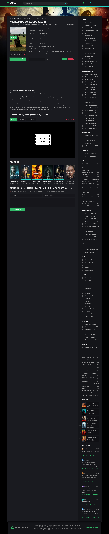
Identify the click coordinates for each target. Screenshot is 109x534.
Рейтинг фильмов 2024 (91, 347)
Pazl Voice (87, 306)
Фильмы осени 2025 (90, 218)
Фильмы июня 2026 (90, 92)
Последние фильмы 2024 (92, 327)
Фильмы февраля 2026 (91, 76)
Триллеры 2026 (89, 56)
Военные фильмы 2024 (88, 362)
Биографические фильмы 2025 (88, 167)
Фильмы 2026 (88, 22)
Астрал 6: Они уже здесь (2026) (90, 494)
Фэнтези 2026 (89, 64)
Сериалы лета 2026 (90, 120)
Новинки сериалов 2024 (91, 329)
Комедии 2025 (86, 181)
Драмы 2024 (85, 371)
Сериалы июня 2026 (90, 123)
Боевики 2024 (85, 360)
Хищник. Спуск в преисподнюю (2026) (90, 468)
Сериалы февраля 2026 (91, 108)
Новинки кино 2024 (90, 324)
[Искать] (65, 3)
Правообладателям (92, 527)
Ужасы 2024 (85, 388)
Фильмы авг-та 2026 (91, 97)
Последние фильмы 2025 (92, 226)
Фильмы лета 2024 (90, 334)
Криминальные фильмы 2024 (88, 378)
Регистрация (98, 3)
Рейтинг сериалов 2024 (91, 350)
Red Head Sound (89, 309)
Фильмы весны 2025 (90, 213)
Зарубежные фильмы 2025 (89, 201)
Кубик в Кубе (88, 314)
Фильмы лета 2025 (90, 216)
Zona (14, 3)
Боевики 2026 (88, 28)
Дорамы (87, 267)
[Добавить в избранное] (24, 54)
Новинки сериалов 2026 (91, 131)
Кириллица (88, 290)
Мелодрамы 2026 (89, 48)
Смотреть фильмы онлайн (17, 18)
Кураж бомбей (89, 316)
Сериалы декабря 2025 (91, 239)
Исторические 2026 (90, 40)
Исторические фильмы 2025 (89, 179)
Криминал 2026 (89, 46)
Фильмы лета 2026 (90, 89)
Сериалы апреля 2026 (91, 115)
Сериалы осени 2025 (90, 237)
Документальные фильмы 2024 (89, 367)
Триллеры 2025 (86, 192)
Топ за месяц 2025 (90, 252)
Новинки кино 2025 (90, 224)
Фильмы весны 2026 (90, 79)
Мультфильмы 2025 (87, 203)
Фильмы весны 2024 (90, 332)
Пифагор (87, 293)
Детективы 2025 (86, 174)
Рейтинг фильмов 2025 (91, 247)
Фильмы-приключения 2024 (89, 384)
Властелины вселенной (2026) (90, 517)
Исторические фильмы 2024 (89, 373)
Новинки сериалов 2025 (91, 229)
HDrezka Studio (89, 296)
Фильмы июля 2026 (90, 95)
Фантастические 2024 (88, 390)
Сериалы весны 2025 (91, 231)
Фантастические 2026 (91, 61)
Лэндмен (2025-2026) (88, 481)
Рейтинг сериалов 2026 (91, 138)
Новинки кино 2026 (90, 102)
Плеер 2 (22, 119)
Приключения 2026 (90, 53)
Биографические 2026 (91, 25)
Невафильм (88, 288)
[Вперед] (74, 162)
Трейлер (37, 59)
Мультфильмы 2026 (90, 51)
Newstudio (88, 303)
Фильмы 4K (88, 278)
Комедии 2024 (86, 375)
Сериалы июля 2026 (90, 126)
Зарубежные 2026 (90, 38)
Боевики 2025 (85, 170)
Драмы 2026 (88, 35)
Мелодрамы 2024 (86, 381)
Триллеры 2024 (86, 386)
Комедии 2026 (89, 43)
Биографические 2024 (88, 357)
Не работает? (71, 119)
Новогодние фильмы (90, 153)
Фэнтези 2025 (85, 199)
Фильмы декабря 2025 (91, 221)
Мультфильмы (89, 270)
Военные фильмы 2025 (88, 172)
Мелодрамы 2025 (86, 187)
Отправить (18, 209)
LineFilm (87, 298)
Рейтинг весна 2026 (90, 140)
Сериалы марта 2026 (90, 113)
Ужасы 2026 (88, 58)
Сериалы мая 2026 (90, 118)
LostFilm (87, 301)
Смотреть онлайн (19, 59)
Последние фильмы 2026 (92, 100)
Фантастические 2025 (88, 197)
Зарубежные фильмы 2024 (89, 395)
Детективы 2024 (86, 364)
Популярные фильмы (91, 156)
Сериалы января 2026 (91, 105)
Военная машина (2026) (89, 455)
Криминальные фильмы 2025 (88, 184)
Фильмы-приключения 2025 (89, 190)
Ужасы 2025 (85, 194)
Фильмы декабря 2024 (91, 340)
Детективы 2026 (89, 33)
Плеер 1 (13, 119)
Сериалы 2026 (89, 66)
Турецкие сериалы (90, 265)
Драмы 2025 (85, 177)
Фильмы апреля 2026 (91, 84)
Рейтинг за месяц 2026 (91, 146)
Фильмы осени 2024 (90, 337)
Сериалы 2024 (89, 262)
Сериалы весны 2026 (91, 110)
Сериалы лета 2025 (90, 234)
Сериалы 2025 (85, 206)
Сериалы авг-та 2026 (91, 128)
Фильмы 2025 (29, 18)
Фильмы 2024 (88, 260)
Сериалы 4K (88, 280)
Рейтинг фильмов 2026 (91, 135)
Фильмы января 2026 (91, 74)
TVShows (87, 311)
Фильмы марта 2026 (90, 82)
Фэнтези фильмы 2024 (88, 393)
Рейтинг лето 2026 (90, 143)
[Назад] (71, 162)
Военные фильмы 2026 (91, 30)
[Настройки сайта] (83, 3)
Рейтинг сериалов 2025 (91, 249)
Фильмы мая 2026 (90, 87)
